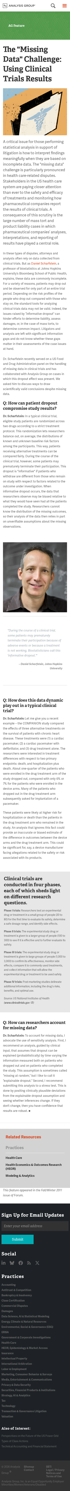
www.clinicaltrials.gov (17, 1002)
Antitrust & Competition (16, 1290)
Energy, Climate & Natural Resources (23, 1321)
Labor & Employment (14, 1369)
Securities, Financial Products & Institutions (28, 1390)
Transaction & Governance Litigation (23, 1411)
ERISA (5, 1332)
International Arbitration (16, 1363)
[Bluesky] (12, 1263)
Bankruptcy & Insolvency (16, 1295)
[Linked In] (3, 1263)
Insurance (7, 1353)
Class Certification (13, 1300)
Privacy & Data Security (16, 1385)
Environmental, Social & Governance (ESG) (27, 1327)
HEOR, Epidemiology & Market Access (24, 1348)
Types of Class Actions (14, 1441)
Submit (17, 1239)
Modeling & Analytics (20, 1176)
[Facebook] (21, 1263)
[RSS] (29, 1263)
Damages (7, 1311)
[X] (37, 1263)
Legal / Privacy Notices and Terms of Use (55, 1473)
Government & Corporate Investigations (26, 1337)
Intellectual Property (14, 1358)
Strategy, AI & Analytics (15, 1395)
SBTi (49, 1466)
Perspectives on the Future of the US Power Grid (29, 1436)
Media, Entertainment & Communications (26, 1379)
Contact (29, 1470)
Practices (12, 1276)
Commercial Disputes (14, 1306)
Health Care (14, 1158)
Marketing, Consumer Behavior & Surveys (26, 1374)
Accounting (8, 1284)
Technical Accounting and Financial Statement (29, 1446)
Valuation (7, 1416)
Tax (3, 1400)
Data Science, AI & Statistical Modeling (25, 1316)
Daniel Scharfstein (43, 263)
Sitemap (29, 1466)
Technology (8, 1406)
